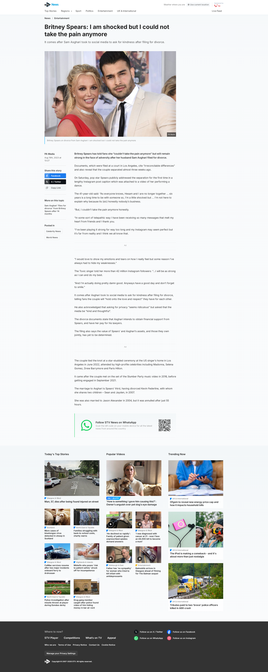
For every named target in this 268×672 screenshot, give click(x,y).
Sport (78, 11)
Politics (89, 11)
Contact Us (94, 645)
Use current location (199, 4)
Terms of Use (64, 645)
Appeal (111, 637)
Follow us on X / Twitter (151, 632)
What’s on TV (94, 637)
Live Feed (217, 11)
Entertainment (105, 11)
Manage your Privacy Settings (61, 653)
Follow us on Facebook (184, 632)
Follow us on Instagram (184, 638)
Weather (167, 4)
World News (52, 237)
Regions (65, 11)
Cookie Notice (108, 645)
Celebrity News (53, 231)
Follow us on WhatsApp (151, 638)
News (48, 18)
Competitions (72, 637)
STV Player (51, 637)
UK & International (126, 11)
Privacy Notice (80, 645)
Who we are (50, 645)
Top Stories (51, 11)
